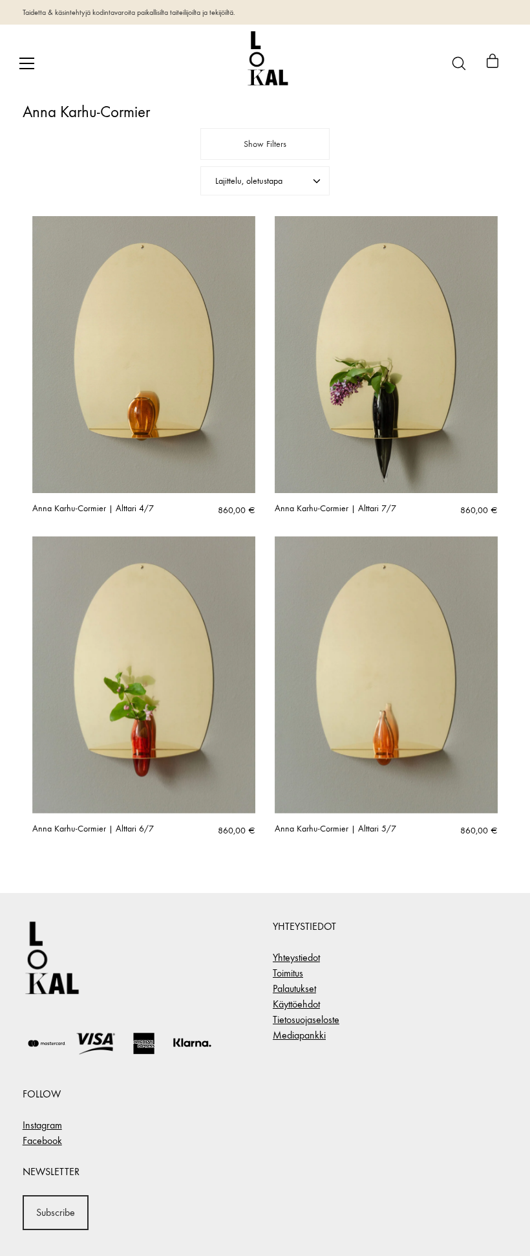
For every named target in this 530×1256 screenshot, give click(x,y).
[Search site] (459, 63)
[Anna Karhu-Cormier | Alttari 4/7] (143, 354)
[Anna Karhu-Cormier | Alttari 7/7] (386, 354)
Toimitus (288, 973)
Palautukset (294, 988)
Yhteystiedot (296, 957)
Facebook (42, 1140)
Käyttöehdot (296, 1004)
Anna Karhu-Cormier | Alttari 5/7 (335, 829)
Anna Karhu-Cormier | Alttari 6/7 (93, 829)
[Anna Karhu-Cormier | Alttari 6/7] (143, 674)
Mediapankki (299, 1035)
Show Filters (265, 143)
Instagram (42, 1125)
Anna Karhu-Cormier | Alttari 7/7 (335, 508)
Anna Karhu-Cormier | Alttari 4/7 (93, 508)
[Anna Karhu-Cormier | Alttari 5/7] (386, 674)
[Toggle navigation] (26, 63)
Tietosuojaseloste (306, 1019)
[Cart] (492, 63)
